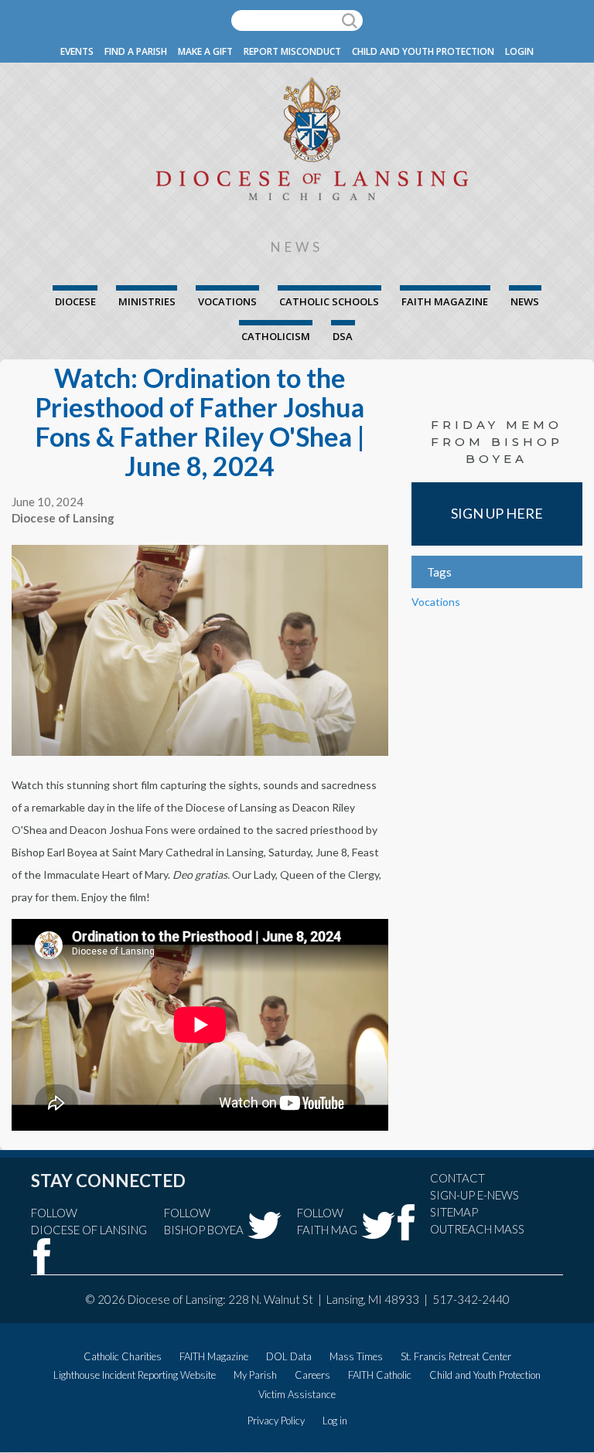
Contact (457, 1178)
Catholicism (275, 336)
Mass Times (356, 1356)
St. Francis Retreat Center (456, 1356)
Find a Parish (135, 51)
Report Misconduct (292, 51)
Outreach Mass (477, 1229)
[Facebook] (42, 1256)
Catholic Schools (329, 301)
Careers (312, 1375)
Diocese (75, 301)
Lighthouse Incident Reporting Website (134, 1375)
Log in (335, 1420)
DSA (343, 336)
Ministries (147, 301)
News (524, 301)
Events (77, 51)
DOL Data (289, 1356)
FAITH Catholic (379, 1375)
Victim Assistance (297, 1394)
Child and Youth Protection (423, 51)
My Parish (255, 1375)
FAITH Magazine (444, 301)
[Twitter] (265, 1225)
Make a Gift (205, 51)
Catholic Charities (123, 1356)
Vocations (227, 301)
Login (519, 51)
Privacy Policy (276, 1420)
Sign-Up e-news (474, 1195)
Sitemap (454, 1212)
